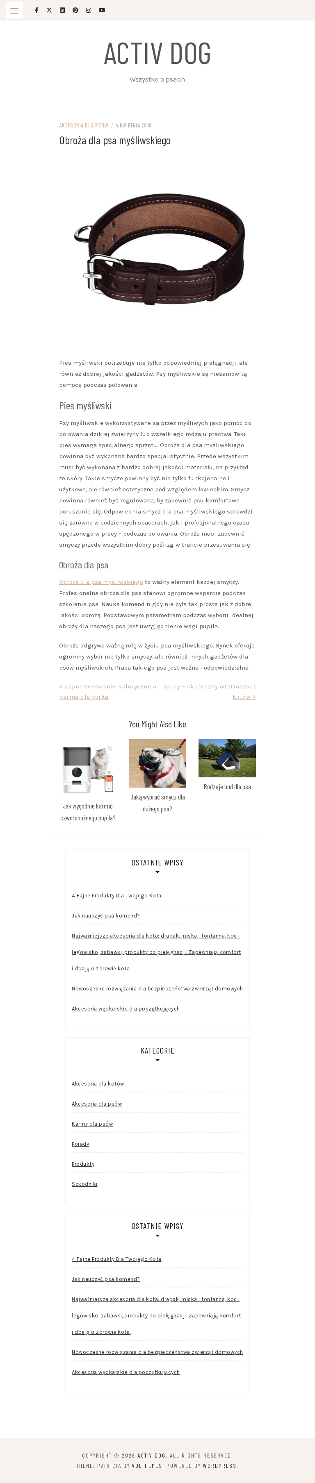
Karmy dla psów (92, 1124)
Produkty (83, 1164)
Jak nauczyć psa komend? (106, 916)
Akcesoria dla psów (83, 125)
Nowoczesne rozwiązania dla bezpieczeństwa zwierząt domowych (157, 989)
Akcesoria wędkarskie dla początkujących (126, 1009)
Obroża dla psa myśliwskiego (101, 582)
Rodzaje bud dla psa (227, 786)
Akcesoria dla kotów (98, 1084)
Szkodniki (85, 1184)
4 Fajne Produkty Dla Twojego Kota (117, 896)
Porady (80, 1144)
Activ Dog (158, 51)
